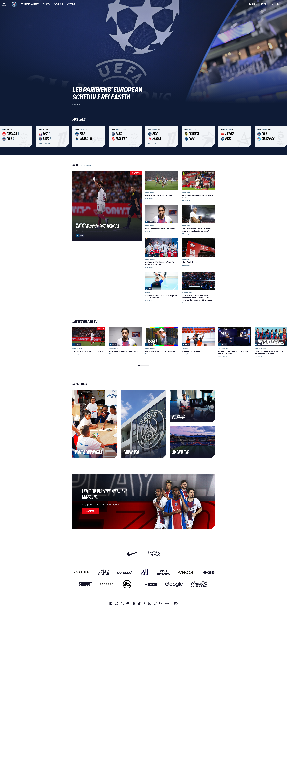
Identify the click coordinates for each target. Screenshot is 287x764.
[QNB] (209, 572)
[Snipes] (85, 584)
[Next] (212, 136)
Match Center (44, 143)
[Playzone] (90, 511)
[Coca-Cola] (199, 584)
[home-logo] (14, 4)
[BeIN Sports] (149, 584)
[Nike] (133, 553)
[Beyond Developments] (81, 572)
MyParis (71, 4)
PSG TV (46, 4)
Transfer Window (30, 4)
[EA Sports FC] (127, 584)
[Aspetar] (106, 584)
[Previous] (75, 136)
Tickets (263, 4)
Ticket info (152, 143)
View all (87, 165)
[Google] (174, 584)
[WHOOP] (186, 572)
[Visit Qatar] (103, 572)
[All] (144, 572)
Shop (271, 4)
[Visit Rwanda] (163, 572)
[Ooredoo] (124, 572)
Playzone (58, 4)
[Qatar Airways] (154, 553)
